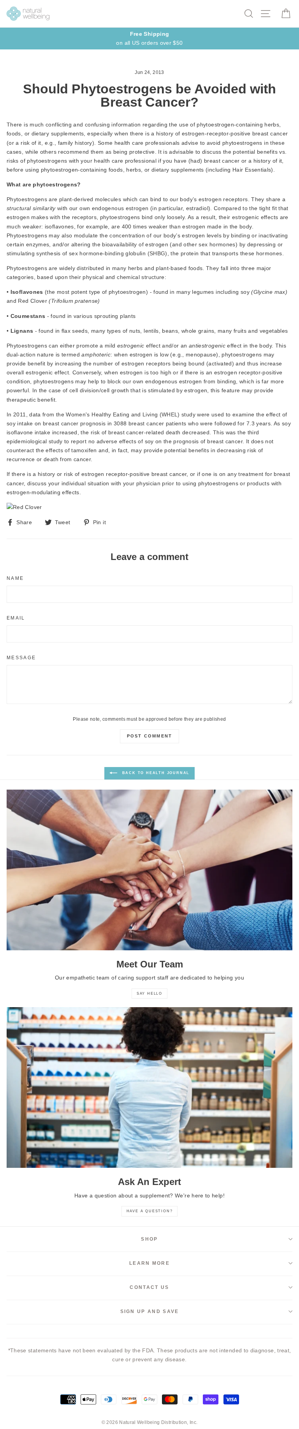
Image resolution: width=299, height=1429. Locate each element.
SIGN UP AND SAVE (149, 1311)
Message (21, 657)
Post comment (149, 736)
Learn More (149, 1263)
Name (15, 578)
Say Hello (149, 993)
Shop (149, 1239)
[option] (149, 38)
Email (16, 618)
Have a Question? (150, 1211)
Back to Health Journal (155, 773)
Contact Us (149, 1287)
